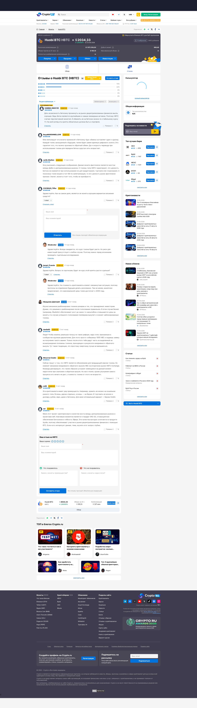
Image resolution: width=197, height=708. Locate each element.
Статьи (102, 20)
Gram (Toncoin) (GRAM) (44, 615)
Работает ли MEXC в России (135, 366)
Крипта (80, 611)
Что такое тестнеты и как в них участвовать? (49, 548)
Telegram (118, 14)
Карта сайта (103, 628)
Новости (92, 20)
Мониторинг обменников (86, 598)
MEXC (133, 162)
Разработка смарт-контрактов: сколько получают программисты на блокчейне (107, 548)
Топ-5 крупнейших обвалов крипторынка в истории (110, 563)
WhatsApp (144, 29)
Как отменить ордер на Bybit (136, 358)
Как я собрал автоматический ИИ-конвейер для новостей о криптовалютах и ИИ (147, 305)
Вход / (146, 14)
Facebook (155, 29)
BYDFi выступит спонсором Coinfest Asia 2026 (146, 215)
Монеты (40, 595)
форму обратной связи (150, 611)
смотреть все (78, 578)
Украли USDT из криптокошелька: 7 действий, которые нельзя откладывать (147, 335)
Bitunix (59, 608)
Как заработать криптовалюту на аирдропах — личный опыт (67, 563)
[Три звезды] (57, 441)
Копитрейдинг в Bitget (133, 373)
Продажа (67, 59)
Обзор (67, 71)
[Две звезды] (55, 441)
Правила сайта (145, 646)
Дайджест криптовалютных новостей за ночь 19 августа (147, 248)
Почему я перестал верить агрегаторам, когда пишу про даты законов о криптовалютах (147, 290)
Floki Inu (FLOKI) (42, 628)
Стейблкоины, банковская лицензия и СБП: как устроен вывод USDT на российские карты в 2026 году (147, 274)
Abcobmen (81, 601)
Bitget (133, 179)
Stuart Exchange (83, 605)
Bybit (133, 154)
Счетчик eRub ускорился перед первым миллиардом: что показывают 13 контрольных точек (147, 320)
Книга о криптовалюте (106, 634)
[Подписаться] (155, 131)
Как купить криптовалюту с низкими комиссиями (78, 548)
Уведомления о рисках (101, 646)
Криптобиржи (63, 595)
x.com (124, 14)
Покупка (47, 59)
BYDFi (133, 171)
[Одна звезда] (52, 441)
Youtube (113, 14)
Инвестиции (108, 59)
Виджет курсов (104, 638)
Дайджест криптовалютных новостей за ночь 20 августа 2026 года (147, 238)
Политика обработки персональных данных (124, 646)
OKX (133, 146)
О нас (49, 646)
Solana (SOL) (41, 618)
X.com (151, 29)
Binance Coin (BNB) (43, 611)
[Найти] (59, 14)
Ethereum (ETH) (42, 601)
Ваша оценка (45, 441)
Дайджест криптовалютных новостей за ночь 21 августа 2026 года (147, 226)
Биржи (55, 20)
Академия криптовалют (107, 631)
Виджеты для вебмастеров (84, 646)
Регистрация (153, 14)
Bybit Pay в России (132, 388)
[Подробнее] (51, 35)
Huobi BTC (49, 502)
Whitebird (81, 621)
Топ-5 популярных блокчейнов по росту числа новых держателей (147, 205)
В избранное (141, 40)
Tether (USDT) (41, 605)
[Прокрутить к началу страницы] (192, 695)
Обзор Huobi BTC (92, 78)
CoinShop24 (82, 618)
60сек (80, 608)
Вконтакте (158, 29)
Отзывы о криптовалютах (108, 621)
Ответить (58, 235)
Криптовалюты (42, 20)
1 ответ (46, 200)
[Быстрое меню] (138, 14)
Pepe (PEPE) (41, 624)
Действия (111, 503)
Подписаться (144, 661)
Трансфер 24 (82, 624)
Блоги (101, 615)
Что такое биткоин (43, 598)
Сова (79, 615)
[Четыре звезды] (60, 441)
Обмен (87, 59)
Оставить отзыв (112, 78)
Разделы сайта (105, 595)
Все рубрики (130, 20)
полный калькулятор (142, 98)
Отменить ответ (48, 204)
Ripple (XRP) (41, 608)
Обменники (67, 20)
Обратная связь (59, 646)
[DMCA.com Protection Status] (98, 691)
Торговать (150, 147)
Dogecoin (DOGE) (42, 621)
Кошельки (79, 20)
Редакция (69, 646)
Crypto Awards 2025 (151, 20)
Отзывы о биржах (105, 618)
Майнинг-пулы (116, 20)
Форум (101, 624)
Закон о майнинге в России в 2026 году (139, 381)
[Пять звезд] (63, 441)
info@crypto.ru (156, 613)
